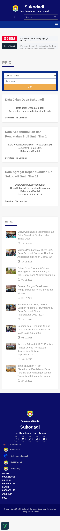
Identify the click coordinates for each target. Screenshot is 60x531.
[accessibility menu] (5, 526)
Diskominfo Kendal (18, 456)
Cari (30, 87)
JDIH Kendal (15, 462)
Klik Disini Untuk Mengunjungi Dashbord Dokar (34, 39)
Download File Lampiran (16, 118)
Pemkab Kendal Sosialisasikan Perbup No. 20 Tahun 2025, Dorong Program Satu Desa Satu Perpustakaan (38, 48)
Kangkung (14, 468)
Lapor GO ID (16, 444)
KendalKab (14, 449)
